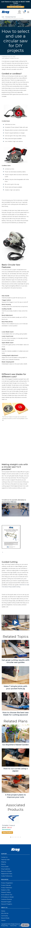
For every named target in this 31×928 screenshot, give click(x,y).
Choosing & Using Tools (10, 16)
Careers (3, 920)
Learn (3, 16)
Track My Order (5, 859)
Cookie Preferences (6, 876)
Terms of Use (13, 925)
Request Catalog (6, 892)
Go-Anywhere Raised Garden (15, 745)
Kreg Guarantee (5, 869)
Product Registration (7, 883)
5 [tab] (16, 836)
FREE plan (13, 502)
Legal (20, 925)
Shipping (3, 862)
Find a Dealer (5, 866)
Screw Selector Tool (6, 894)
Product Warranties (6, 887)
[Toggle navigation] (28, 12)
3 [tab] (13, 836)
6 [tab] (18, 836)
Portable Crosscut (8, 825)
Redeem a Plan (5, 890)
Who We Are (4, 913)
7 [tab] (19, 836)
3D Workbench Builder (7, 897)
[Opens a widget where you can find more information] (25, 925)
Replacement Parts (6, 873)
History (3, 911)
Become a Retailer (6, 871)
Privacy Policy (4, 925)
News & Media (5, 918)
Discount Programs (6, 904)
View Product (7, 832)
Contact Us (4, 857)
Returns (3, 864)
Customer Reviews (6, 899)
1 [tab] (10, 836)
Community (4, 915)
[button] (19, 12)
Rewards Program (6, 901)
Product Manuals (6, 885)
